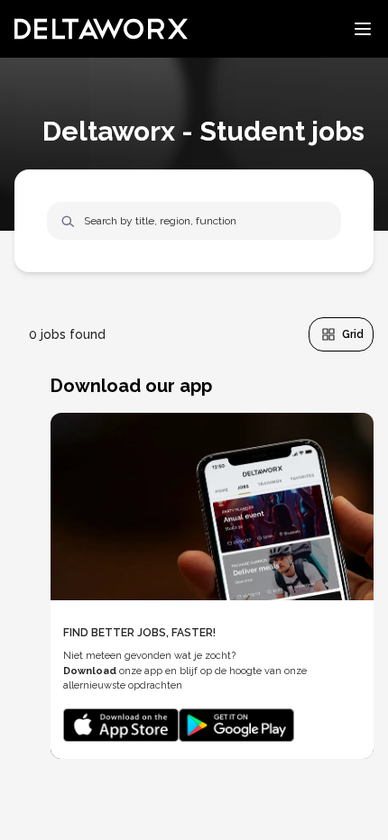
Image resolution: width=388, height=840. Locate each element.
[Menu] (363, 29)
